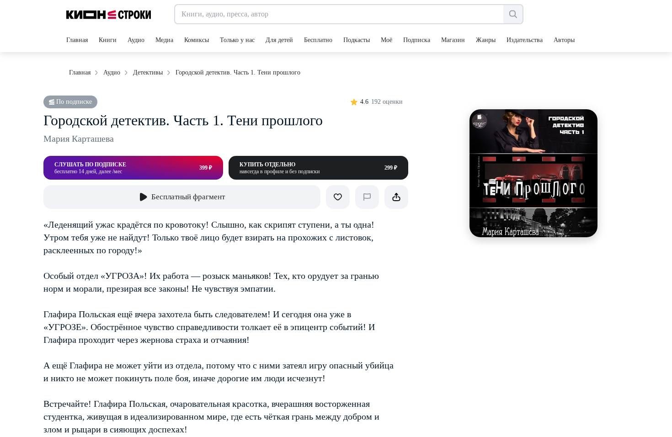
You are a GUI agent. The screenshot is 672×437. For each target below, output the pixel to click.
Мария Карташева (78, 138)
